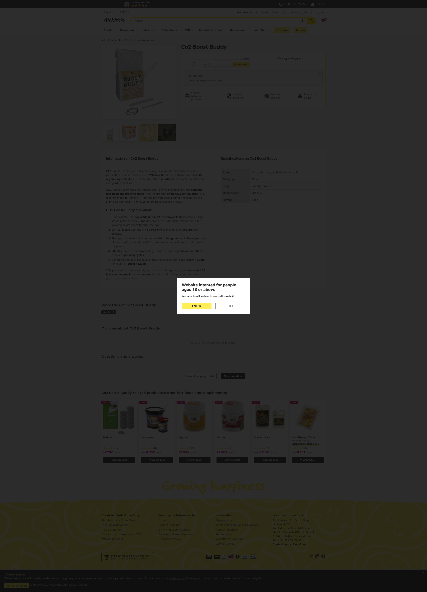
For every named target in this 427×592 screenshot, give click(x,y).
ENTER (196, 306)
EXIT (230, 306)
